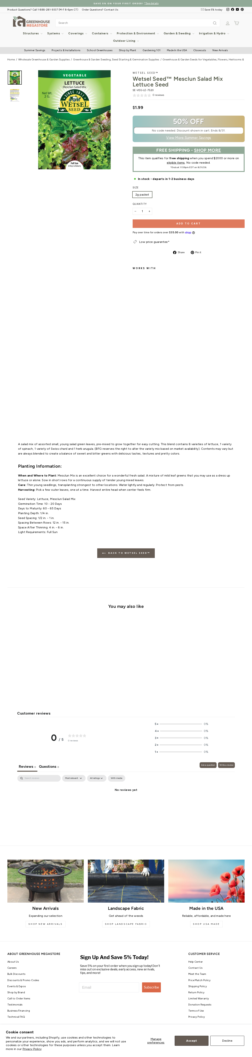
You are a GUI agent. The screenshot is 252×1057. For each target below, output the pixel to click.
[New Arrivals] (45, 881)
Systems (54, 33)
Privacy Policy (32, 1049)
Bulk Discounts (16, 973)
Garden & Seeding (177, 33)
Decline (227, 1040)
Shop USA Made (206, 924)
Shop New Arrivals (45, 924)
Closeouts (199, 50)
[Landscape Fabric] (126, 881)
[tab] (49, 767)
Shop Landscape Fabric (126, 924)
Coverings (76, 33)
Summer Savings (34, 50)
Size (136, 187)
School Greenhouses (100, 50)
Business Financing (18, 1010)
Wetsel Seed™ (145, 72)
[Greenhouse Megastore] (31, 21)
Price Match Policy (199, 980)
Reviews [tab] (27, 766)
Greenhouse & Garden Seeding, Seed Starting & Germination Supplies (116, 59)
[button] (181, 724)
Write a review (226, 765)
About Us (13, 961)
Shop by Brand (16, 992)
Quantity (140, 204)
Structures (31, 33)
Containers (100, 33)
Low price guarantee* (154, 242)
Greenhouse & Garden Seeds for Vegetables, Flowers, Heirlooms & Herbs (207, 59)
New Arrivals (220, 50)
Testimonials (15, 1004)
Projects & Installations (66, 50)
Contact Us (195, 967)
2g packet (142, 194)
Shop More (207, 150)
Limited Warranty (198, 998)
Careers (12, 967)
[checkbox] (116, 778)
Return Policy (196, 992)
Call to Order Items (18, 998)
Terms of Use (196, 1010)
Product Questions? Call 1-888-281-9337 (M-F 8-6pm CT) (42, 9)
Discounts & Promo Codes (23, 980)
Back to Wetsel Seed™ (128, 553)
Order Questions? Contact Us (100, 9)
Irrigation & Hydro (213, 33)
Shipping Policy (197, 986)
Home (11, 59)
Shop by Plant (127, 50)
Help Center (195, 961)
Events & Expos (16, 986)
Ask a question (208, 765)
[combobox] (137, 23)
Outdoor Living (124, 40)
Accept (191, 1040)
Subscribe (151, 987)
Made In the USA (177, 50)
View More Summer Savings (188, 138)
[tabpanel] (126, 802)
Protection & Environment (136, 33)
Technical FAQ (16, 1016)
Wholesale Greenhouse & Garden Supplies (44, 59)
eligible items (176, 162)
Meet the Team (197, 973)
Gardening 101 (151, 50)
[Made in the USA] (206, 881)
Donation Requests (199, 1004)
